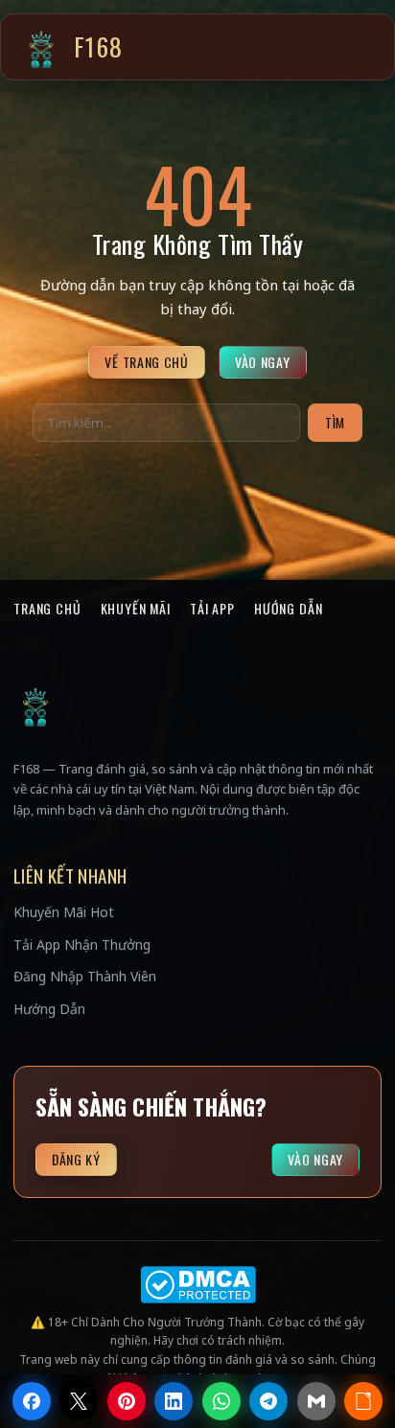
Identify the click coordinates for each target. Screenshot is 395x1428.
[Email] (316, 1401)
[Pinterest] (126, 1401)
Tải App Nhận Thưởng (82, 944)
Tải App (212, 608)
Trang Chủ (47, 608)
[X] (78, 1401)
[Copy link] (363, 1401)
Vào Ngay (262, 362)
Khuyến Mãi (136, 608)
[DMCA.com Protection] (197, 1284)
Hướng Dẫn (288, 608)
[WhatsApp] (221, 1401)
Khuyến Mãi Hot (63, 912)
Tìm (335, 422)
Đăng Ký (76, 1159)
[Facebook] (31, 1401)
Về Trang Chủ (146, 362)
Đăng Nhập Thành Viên (84, 976)
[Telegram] (268, 1401)
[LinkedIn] (173, 1401)
